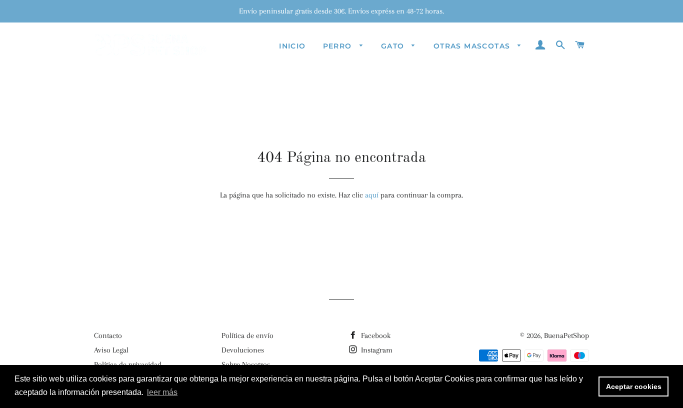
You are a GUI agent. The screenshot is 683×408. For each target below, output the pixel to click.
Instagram (375, 350)
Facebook (374, 335)
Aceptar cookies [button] (634, 386)
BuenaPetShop (566, 335)
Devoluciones (243, 350)
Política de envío (248, 335)
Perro (338, 46)
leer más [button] (162, 392)
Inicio (292, 46)
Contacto (108, 335)
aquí (371, 195)
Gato (394, 46)
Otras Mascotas (473, 46)
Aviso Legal (111, 350)
